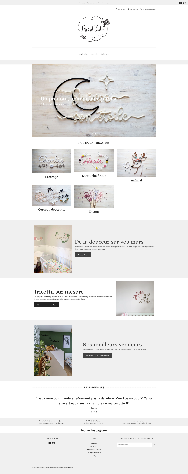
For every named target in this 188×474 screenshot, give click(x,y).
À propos (94, 443)
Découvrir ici (82, 255)
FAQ (94, 456)
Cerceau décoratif (51, 209)
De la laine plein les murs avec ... (94, 127)
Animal (136, 180)
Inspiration (83, 53)
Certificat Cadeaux (94, 449)
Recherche (94, 446)
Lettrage (51, 176)
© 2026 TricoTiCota (38, 467)
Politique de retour (94, 452)
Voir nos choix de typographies (97, 355)
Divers (94, 211)
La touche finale (94, 175)
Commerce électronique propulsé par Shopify (59, 467)
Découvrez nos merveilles (46, 305)
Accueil (94, 53)
